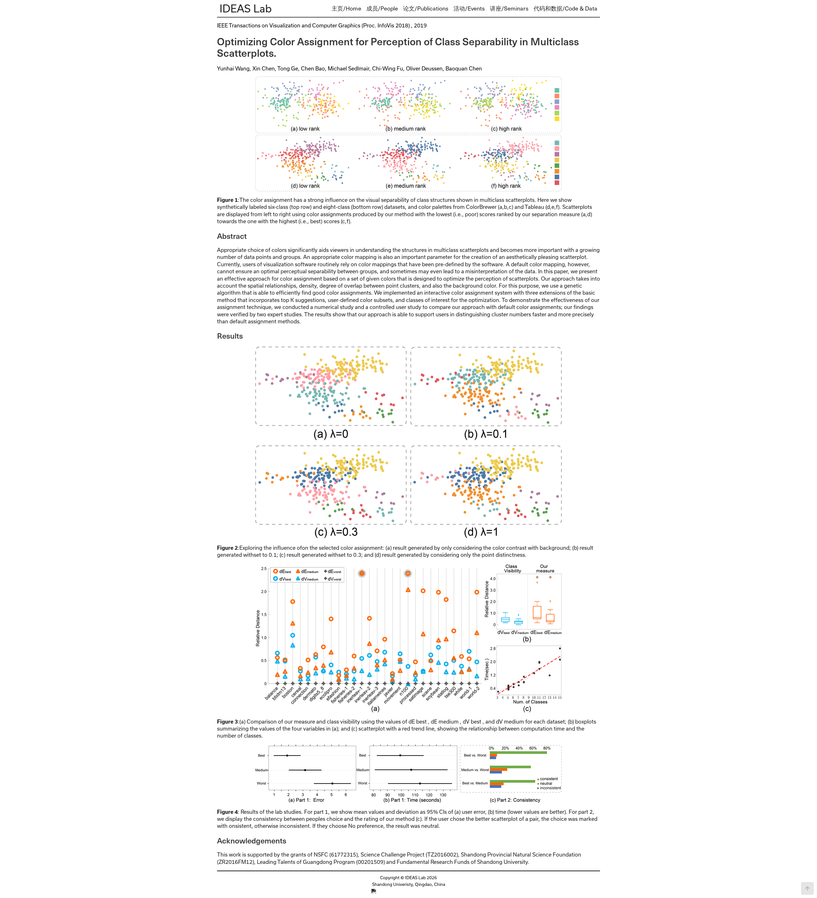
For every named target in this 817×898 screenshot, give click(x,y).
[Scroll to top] (807, 888)
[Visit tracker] (408, 891)
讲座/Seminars (509, 8)
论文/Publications (425, 8)
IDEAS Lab (246, 8)
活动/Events (469, 8)
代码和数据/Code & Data (565, 8)
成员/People (382, 8)
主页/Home (346, 8)
